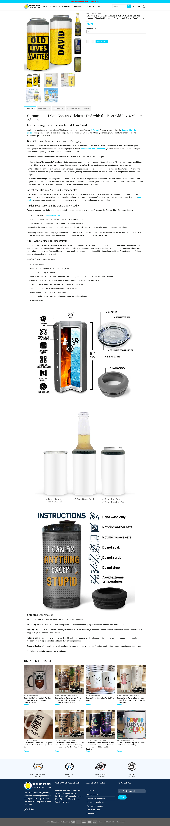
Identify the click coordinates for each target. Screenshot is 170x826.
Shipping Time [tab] (58, 109)
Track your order (93, 810)
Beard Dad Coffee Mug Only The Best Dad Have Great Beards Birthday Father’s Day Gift (37, 700)
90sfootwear (65, 822)
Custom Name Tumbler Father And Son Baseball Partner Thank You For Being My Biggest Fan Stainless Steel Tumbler (69, 745)
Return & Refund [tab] (73, 109)
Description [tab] (30, 109)
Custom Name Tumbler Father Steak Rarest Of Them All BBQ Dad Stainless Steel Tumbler (131, 700)
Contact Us (91, 814)
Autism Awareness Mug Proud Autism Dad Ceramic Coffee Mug (131, 744)
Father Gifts (96, 13)
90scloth (47, 822)
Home (88, 13)
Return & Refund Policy (95, 798)
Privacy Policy (92, 795)
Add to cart (101, 41)
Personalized (93, 6)
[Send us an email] (28, 809)
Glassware (66, 6)
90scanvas (55, 822)
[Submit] (129, 6)
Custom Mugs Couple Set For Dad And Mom (100, 699)
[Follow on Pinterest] (32, 809)
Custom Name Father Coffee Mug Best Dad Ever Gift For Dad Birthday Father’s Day (38, 745)
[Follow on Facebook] (25, 809)
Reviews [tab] (87, 109)
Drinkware (54, 6)
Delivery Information (94, 806)
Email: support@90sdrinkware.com (69, 796)
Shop (45, 6)
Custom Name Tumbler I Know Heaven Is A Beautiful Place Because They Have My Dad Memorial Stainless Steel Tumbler (100, 746)
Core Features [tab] (44, 109)
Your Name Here (91, 28)
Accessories (79, 6)
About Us (90, 791)
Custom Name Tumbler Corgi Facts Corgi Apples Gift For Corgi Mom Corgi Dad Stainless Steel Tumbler (69, 700)
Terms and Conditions (95, 802)
